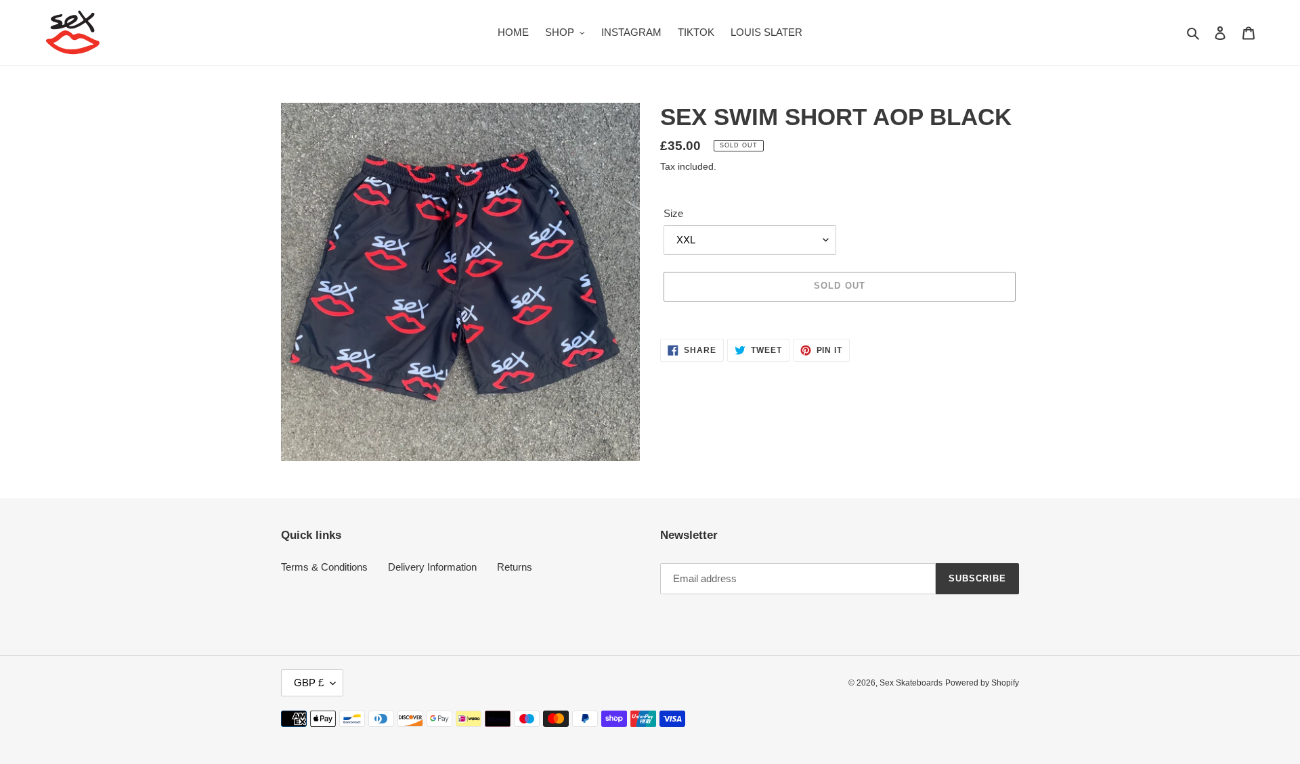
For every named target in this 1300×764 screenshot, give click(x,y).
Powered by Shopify (982, 683)
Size (673, 213)
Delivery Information (432, 567)
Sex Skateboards (911, 683)
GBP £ (309, 682)
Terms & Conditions (324, 567)
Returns (514, 567)
